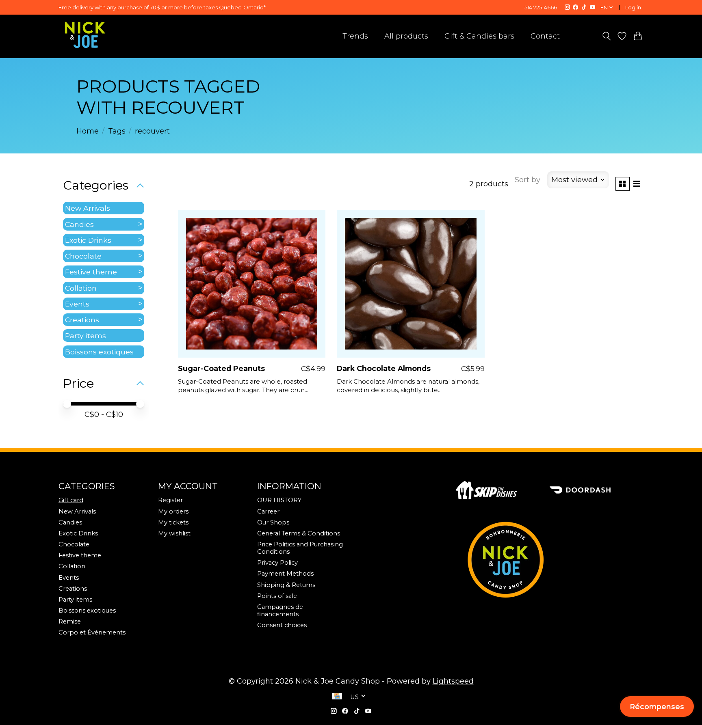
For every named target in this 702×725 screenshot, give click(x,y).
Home (87, 131)
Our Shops (273, 522)
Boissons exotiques (99, 351)
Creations (82, 319)
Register (170, 500)
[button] (657, 706)
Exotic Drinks (88, 240)
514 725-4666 (540, 7)
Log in (633, 7)
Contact (545, 36)
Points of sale (277, 596)
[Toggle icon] (606, 36)
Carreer (268, 511)
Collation (81, 288)
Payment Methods (285, 573)
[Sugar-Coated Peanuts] (252, 284)
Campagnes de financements (280, 610)
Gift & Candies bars (479, 36)
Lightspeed (453, 681)
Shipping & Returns (286, 585)
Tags (117, 131)
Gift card (70, 500)
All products (406, 36)
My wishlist (174, 533)
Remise (69, 621)
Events (77, 304)
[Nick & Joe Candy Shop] (85, 35)
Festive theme (91, 272)
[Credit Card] (337, 697)
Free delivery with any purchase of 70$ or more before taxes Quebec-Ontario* (162, 7)
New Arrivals (87, 208)
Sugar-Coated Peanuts (221, 368)
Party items (85, 335)
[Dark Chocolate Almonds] (411, 284)
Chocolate (83, 256)
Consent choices (282, 625)
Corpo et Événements (92, 632)
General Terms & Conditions (298, 533)
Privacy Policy (277, 562)
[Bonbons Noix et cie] (550, 560)
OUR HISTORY (279, 500)
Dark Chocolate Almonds (384, 368)
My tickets (173, 522)
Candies (79, 224)
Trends (355, 36)
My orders (173, 511)
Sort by (527, 179)
